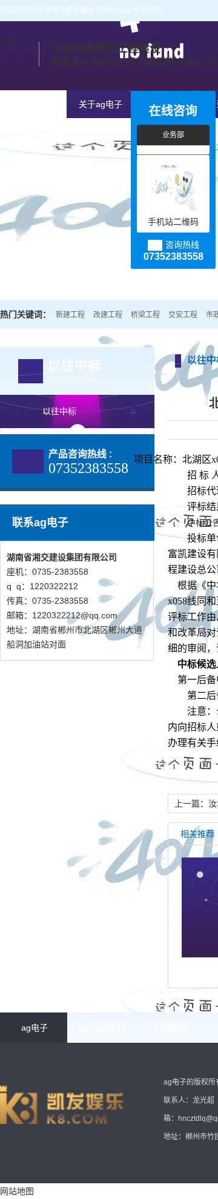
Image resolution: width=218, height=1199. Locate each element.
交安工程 (182, 315)
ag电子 (13, 41)
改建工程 (107, 315)
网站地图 (17, 1191)
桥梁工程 (145, 315)
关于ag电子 (100, 104)
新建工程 (70, 315)
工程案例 (169, 1027)
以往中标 (59, 411)
